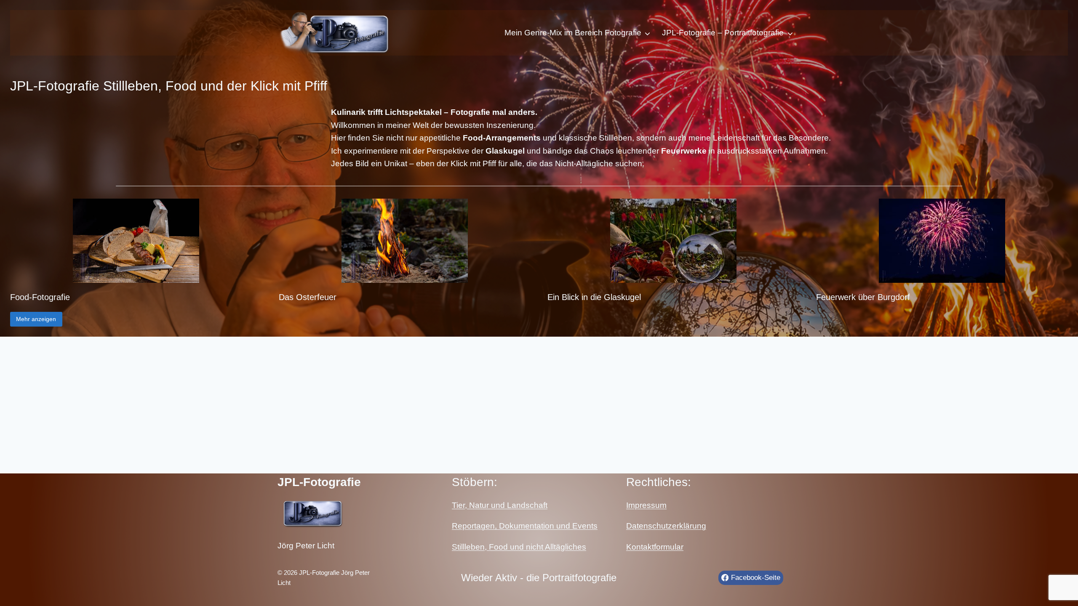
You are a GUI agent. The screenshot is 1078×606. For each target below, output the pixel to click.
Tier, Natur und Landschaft (499, 505)
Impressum (646, 505)
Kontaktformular (654, 546)
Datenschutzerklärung (666, 525)
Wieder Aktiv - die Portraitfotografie (538, 577)
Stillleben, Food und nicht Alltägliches (519, 546)
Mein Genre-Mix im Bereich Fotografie (572, 32)
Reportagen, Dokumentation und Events (525, 525)
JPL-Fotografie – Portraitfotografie (723, 32)
